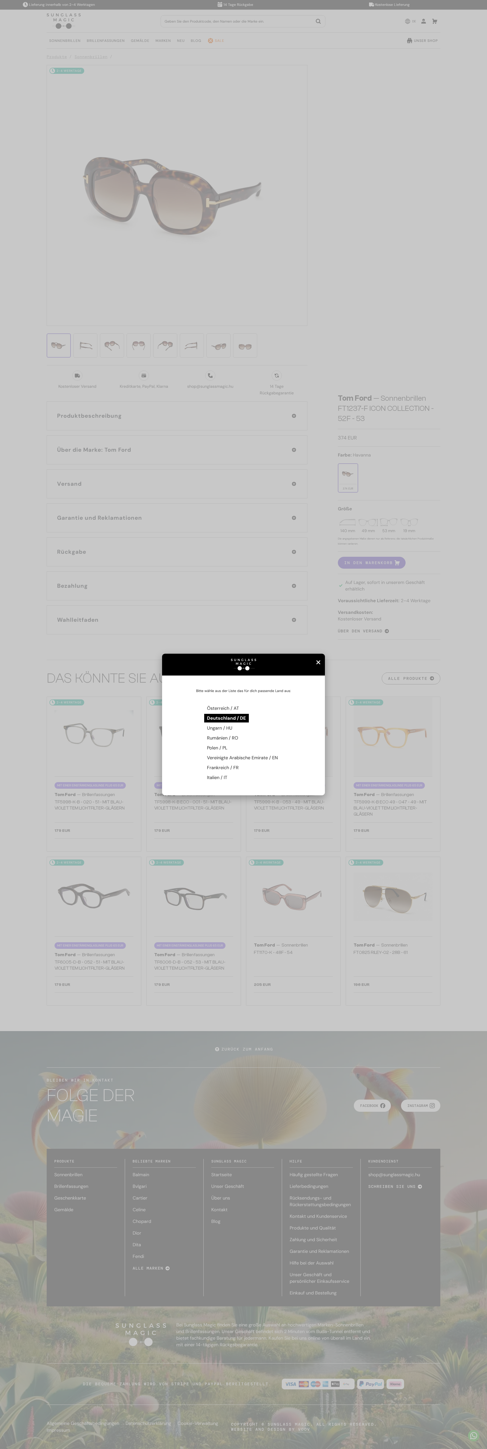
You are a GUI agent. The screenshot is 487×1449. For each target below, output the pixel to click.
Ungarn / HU (219, 728)
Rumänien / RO (222, 738)
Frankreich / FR (223, 768)
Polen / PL (217, 748)
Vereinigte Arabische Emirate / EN (242, 758)
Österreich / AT (223, 708)
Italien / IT (217, 777)
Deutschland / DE (226, 718)
